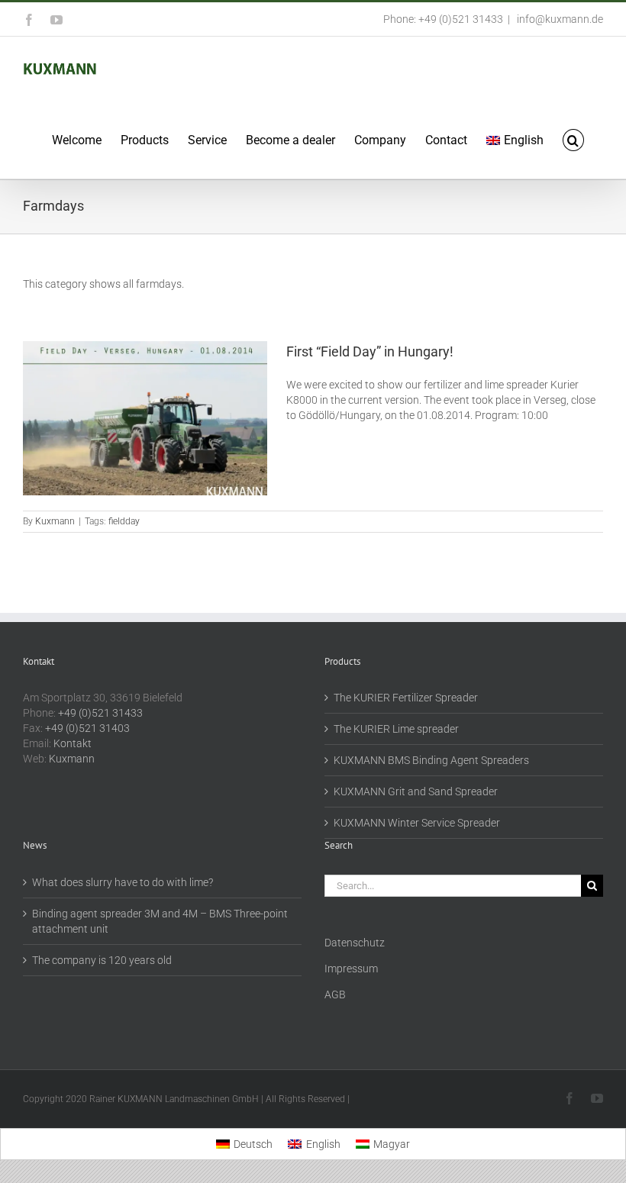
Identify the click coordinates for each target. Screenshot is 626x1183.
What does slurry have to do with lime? (122, 882)
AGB (335, 994)
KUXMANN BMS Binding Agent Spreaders (431, 760)
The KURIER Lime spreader (396, 729)
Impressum (351, 968)
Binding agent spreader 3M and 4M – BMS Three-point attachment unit (160, 921)
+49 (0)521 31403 (87, 728)
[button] (573, 139)
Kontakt (72, 743)
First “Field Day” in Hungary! (369, 351)
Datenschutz (354, 942)
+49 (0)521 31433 (100, 713)
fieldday (124, 521)
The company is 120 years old (102, 960)
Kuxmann (55, 521)
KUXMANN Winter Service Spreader (417, 823)
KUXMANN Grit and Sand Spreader (416, 791)
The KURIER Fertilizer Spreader (406, 697)
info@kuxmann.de (559, 19)
